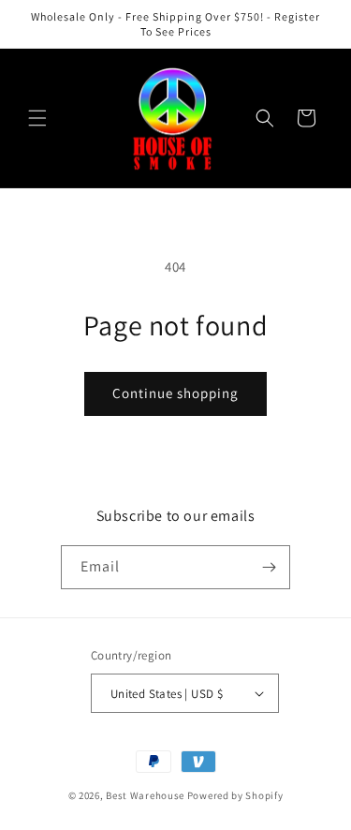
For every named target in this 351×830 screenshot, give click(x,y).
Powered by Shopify (235, 795)
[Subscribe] (268, 567)
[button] (37, 118)
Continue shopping (175, 393)
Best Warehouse (145, 795)
